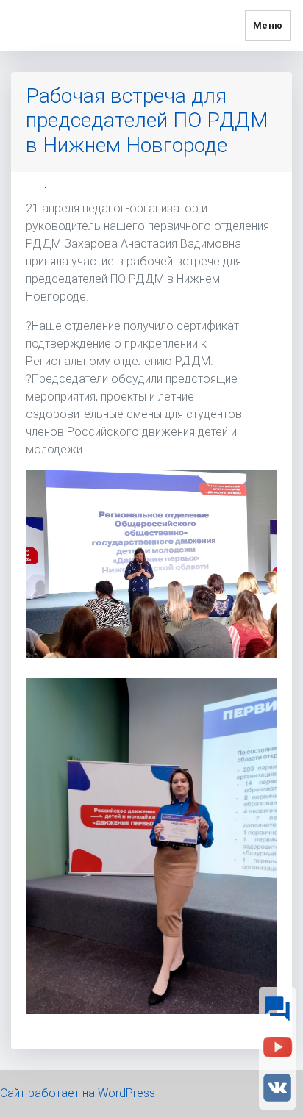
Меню (268, 25)
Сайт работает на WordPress (77, 1093)
